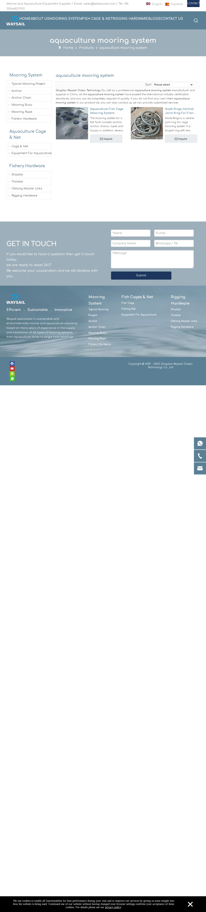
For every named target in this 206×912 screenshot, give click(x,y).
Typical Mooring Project (28, 83)
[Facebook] (12, 363)
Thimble (17, 181)
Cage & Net (19, 146)
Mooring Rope (21, 111)
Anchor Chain (21, 97)
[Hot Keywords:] (196, 20)
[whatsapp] (12, 378)
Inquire (108, 138)
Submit (141, 275)
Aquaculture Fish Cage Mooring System (106, 111)
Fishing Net (129, 308)
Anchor (16, 90)
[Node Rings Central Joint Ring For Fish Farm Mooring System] (147, 122)
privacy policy (113, 907)
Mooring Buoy (21, 104)
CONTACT (193, 3)
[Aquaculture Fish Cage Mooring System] (72, 122)
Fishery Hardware (24, 118)
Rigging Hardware (24, 195)
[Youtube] (12, 368)
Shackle (17, 174)
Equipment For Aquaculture (31, 153)
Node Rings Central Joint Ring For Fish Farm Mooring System (179, 111)
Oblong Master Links (26, 188)
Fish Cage (128, 303)
